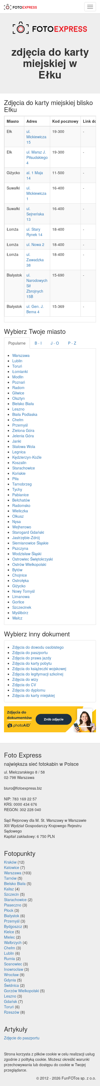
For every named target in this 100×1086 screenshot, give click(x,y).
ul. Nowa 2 (35, 244)
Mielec (9, 937)
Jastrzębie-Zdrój (26, 537)
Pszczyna (20, 548)
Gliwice (18, 392)
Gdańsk (10, 1001)
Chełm (17, 419)
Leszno (18, 409)
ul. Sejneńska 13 (35, 214)
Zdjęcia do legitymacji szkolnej (37, 674)
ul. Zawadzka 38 (35, 260)
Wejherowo (21, 526)
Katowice (11, 867)
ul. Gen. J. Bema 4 (35, 309)
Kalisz (9, 888)
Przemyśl (20, 425)
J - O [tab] (55, 343)
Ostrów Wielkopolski (29, 564)
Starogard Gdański (28, 532)
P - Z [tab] (72, 343)
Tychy (17, 489)
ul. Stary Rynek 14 (34, 231)
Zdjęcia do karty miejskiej (33, 695)
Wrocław (11, 974)
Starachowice (23, 468)
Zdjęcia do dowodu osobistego (38, 647)
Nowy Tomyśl (23, 591)
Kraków (10, 862)
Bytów (17, 569)
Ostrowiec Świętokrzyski (32, 559)
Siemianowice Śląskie (30, 543)
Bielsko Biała (23, 403)
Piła (15, 478)
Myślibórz (20, 612)
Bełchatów (21, 500)
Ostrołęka (20, 580)
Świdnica (11, 985)
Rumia (9, 958)
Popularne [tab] (17, 343)
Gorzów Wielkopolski (21, 990)
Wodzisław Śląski (26, 553)
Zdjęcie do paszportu (21, 1037)
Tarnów (10, 878)
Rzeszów (11, 1012)
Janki (16, 441)
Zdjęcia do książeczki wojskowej (39, 668)
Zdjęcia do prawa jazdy (31, 657)
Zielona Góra (23, 430)
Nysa (16, 521)
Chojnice (19, 575)
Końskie (19, 473)
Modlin (17, 376)
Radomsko (21, 505)
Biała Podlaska (24, 414)
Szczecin (11, 894)
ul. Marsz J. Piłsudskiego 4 (37, 157)
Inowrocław (13, 969)
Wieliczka (20, 510)
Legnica (19, 451)
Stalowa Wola (23, 446)
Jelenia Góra (23, 435)
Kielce (9, 931)
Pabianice (20, 494)
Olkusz (18, 516)
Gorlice (18, 601)
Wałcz (17, 618)
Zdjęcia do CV (24, 684)
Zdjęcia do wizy (25, 679)
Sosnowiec (13, 963)
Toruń (17, 366)
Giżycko (19, 585)
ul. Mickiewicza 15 (36, 137)
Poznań (18, 382)
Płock (8, 910)
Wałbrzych (13, 942)
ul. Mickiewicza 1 (36, 193)
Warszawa (21, 355)
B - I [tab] (38, 343)
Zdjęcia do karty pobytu (32, 663)
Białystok (11, 915)
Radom (18, 387)
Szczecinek (21, 607)
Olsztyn (18, 398)
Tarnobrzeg (22, 484)
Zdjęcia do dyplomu (28, 690)
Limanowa (21, 596)
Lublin (17, 360)
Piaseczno (12, 905)
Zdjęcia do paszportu (30, 652)
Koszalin (19, 462)
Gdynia (10, 980)
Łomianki (20, 371)
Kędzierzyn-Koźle (27, 457)
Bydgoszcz (13, 926)
